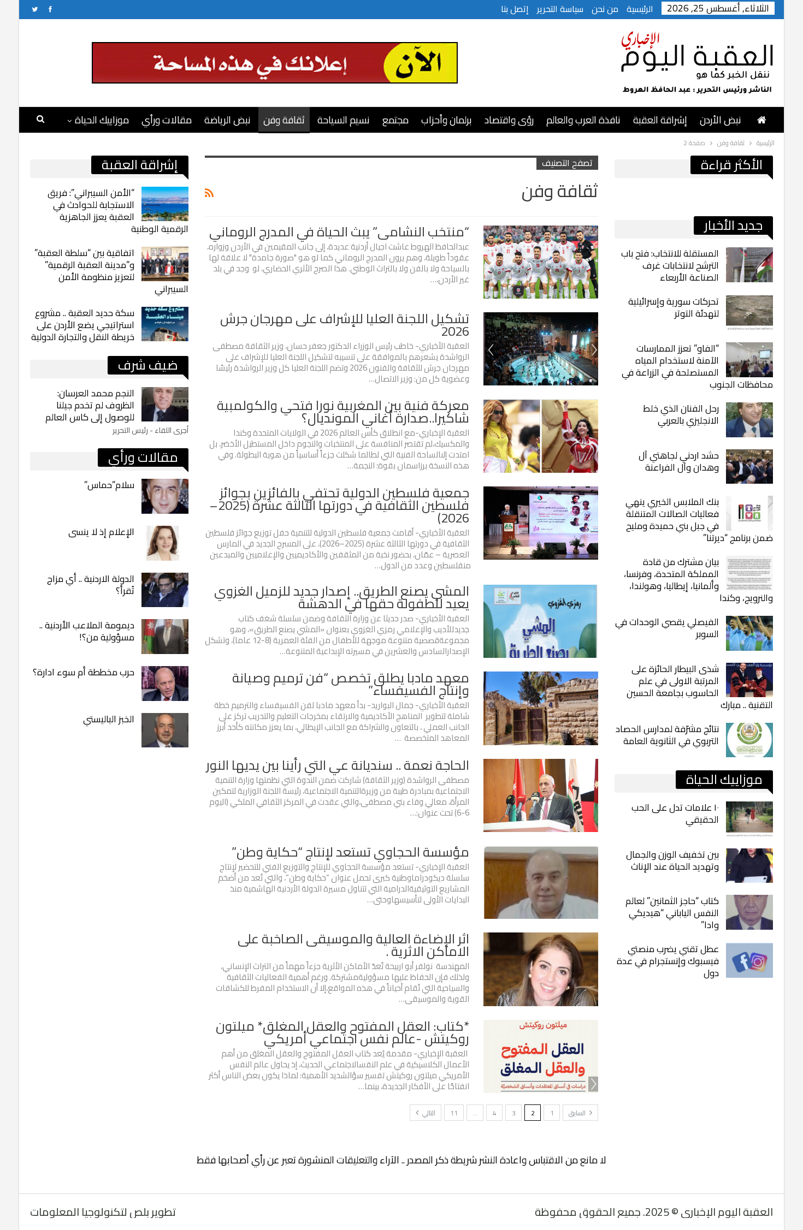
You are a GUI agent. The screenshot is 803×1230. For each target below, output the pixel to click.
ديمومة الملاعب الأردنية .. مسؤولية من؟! (86, 631)
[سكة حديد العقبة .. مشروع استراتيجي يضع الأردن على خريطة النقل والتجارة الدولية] (164, 324)
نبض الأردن (720, 120)
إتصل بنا (515, 9)
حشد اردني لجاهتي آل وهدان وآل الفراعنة (679, 461)
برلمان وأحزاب (446, 120)
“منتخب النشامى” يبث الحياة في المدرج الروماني (339, 231)
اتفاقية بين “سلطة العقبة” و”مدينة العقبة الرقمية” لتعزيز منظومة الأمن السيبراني (111, 271)
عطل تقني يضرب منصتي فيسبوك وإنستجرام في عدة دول (668, 961)
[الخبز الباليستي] (164, 730)
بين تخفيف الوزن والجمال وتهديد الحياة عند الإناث (672, 860)
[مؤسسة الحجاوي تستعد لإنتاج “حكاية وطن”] (540, 882)
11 (454, 1113)
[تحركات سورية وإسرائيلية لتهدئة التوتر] (749, 312)
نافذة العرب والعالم (583, 120)
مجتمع (395, 120)
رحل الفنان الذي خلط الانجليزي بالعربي (681, 414)
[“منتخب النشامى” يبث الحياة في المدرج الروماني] (540, 262)
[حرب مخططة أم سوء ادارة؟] (164, 683)
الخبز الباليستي (108, 719)
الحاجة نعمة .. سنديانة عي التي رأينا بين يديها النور (337, 765)
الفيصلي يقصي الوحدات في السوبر (667, 628)
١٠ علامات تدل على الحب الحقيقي (675, 813)
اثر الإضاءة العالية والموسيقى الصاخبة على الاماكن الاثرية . (353, 945)
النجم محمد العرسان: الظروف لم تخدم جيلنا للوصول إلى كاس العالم (89, 405)
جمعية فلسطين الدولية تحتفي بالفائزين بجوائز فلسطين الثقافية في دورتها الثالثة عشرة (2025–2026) (339, 505)
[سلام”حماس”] (164, 496)
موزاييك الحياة (102, 120)
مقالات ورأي (166, 120)
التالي (428, 1113)
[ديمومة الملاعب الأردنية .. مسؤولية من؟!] (164, 636)
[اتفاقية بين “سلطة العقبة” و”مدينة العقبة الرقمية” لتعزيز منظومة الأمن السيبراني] (164, 264)
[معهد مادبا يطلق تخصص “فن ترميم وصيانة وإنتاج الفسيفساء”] (540, 708)
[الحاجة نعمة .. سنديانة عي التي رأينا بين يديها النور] (540, 795)
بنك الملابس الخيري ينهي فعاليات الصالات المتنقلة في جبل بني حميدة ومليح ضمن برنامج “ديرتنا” (699, 519)
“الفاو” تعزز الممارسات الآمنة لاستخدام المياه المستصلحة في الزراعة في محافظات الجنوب (697, 366)
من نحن (605, 9)
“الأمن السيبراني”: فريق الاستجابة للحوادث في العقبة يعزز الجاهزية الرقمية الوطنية (118, 210)
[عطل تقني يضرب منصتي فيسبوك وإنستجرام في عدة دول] (749, 960)
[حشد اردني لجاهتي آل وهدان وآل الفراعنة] (749, 466)
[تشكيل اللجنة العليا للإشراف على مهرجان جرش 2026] (540, 348)
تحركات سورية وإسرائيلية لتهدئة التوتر (673, 307)
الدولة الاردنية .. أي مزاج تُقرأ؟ (90, 584)
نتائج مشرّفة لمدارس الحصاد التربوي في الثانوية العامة (667, 735)
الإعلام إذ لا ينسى (101, 531)
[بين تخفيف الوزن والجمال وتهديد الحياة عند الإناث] (749, 865)
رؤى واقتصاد (509, 120)
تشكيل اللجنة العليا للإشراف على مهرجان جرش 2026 (344, 324)
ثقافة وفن (284, 120)
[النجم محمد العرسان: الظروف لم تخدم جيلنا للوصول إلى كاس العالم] (164, 404)
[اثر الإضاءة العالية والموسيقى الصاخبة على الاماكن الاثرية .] (540, 969)
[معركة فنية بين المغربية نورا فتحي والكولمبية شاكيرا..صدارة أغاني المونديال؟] (540, 435)
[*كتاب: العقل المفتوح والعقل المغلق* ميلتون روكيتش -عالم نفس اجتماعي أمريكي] (540, 1056)
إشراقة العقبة (660, 120)
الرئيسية (640, 9)
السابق (578, 1113)
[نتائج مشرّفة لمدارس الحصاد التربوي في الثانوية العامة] (749, 740)
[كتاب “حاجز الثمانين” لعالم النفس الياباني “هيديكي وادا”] (749, 912)
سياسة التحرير (560, 9)
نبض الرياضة (227, 120)
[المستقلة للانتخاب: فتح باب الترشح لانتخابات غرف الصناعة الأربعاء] (749, 264)
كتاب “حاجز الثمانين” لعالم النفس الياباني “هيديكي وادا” (672, 913)
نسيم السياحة (343, 120)
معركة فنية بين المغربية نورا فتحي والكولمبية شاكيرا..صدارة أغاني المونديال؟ (343, 411)
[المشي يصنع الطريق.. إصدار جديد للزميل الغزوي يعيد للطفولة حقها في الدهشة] (540, 621)
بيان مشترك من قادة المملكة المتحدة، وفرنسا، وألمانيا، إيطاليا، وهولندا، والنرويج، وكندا (698, 580)
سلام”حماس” (109, 485)
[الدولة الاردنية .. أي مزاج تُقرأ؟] (164, 590)
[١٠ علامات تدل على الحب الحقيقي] (749, 818)
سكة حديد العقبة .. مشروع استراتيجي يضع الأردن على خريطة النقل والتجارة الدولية (82, 325)
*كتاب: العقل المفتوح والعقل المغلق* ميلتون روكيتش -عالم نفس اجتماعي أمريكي (342, 1032)
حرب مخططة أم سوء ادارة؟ (83, 672)
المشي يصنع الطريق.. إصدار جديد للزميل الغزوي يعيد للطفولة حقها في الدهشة (341, 597)
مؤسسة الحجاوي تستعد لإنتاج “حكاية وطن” (350, 852)
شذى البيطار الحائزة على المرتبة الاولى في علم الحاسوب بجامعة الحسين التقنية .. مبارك (700, 687)
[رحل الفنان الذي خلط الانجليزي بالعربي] (749, 419)
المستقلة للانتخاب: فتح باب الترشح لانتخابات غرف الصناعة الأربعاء (670, 265)
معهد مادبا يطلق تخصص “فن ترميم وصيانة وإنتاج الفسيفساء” (350, 684)
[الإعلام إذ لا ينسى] (164, 543)
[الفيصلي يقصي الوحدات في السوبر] (749, 633)
